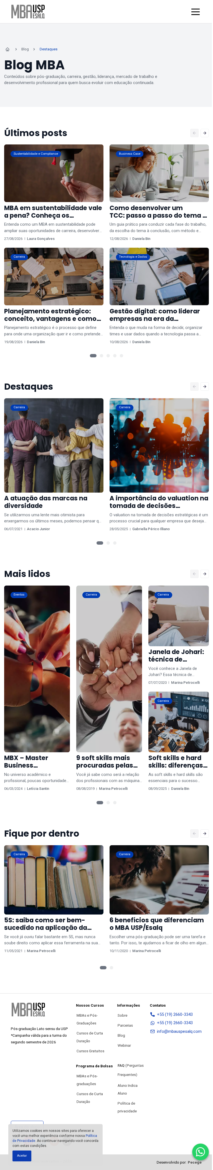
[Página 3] (108, 355)
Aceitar (22, 1155)
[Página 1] (93, 355)
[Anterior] (194, 133)
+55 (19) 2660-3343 (175, 1014)
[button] (195, 11)
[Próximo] (205, 133)
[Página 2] (101, 355)
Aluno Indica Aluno (128, 1089)
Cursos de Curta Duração (90, 1037)
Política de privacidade (127, 1107)
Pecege (195, 1162)
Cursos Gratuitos (90, 1051)
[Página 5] (121, 355)
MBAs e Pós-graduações (87, 1080)
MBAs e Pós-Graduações (87, 1019)
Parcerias (125, 1025)
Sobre (122, 1015)
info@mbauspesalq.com (179, 1031)
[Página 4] (114, 355)
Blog (121, 1035)
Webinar (124, 1045)
